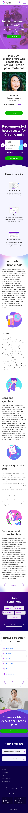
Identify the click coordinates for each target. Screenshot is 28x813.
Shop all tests (14, 158)
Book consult (14, 731)
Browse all (14, 624)
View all (14, 113)
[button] (3, 145)
